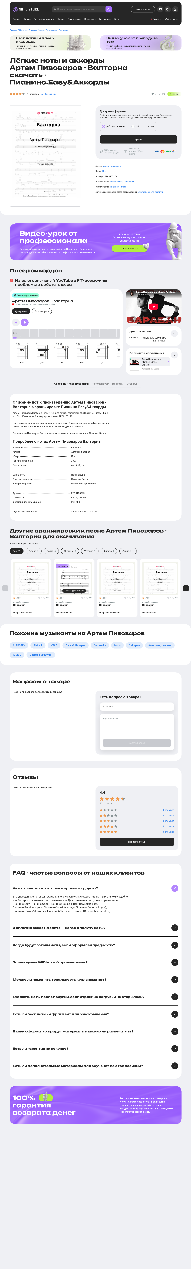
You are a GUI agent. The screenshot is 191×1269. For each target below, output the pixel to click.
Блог (116, 19)
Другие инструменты (44, 19)
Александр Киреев (160, 645)
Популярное (90, 19)
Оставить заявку (130, 248)
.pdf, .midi (110, 126)
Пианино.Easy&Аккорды (122, 181)
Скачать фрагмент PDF (74, 591)
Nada (117, 645)
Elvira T (38, 645)
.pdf (137, 126)
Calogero (134, 645)
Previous (5, 588)
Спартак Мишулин (41, 654)
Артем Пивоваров (112, 166)
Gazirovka (100, 645)
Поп (104, 171)
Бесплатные (105, 19)
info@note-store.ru (171, 19)
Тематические (74, 19)
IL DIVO (17, 654)
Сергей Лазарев (75, 645)
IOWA (54, 645)
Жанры (60, 19)
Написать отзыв (137, 842)
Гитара (27, 19)
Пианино (17, 19)
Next (186, 588)
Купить (138, 139)
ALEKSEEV (19, 645)
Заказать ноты (143, 9)
